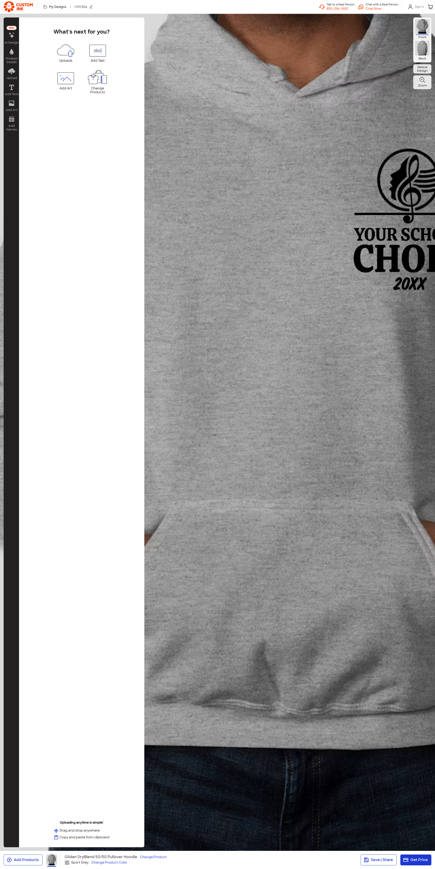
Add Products (26, 859)
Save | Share (382, 859)
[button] (381, 8)
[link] (18, 6)
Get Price (419, 859)
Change (153, 857)
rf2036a (81, 7)
